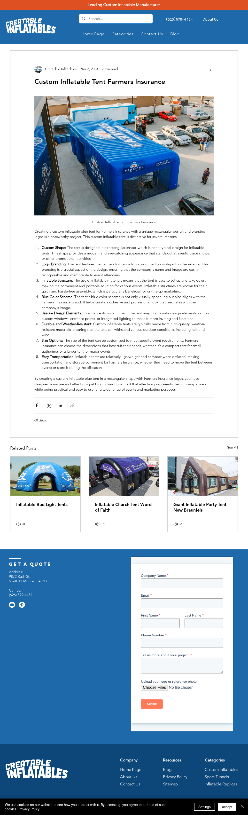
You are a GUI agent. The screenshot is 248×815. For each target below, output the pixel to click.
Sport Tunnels (217, 776)
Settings (204, 806)
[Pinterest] (22, 605)
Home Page (130, 769)
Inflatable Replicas (221, 784)
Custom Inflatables (221, 769)
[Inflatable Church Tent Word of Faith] (124, 476)
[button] (122, 34)
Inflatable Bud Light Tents (42, 504)
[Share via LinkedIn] (60, 405)
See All (232, 447)
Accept (227, 806)
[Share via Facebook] (36, 405)
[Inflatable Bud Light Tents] (45, 476)
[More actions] (211, 69)
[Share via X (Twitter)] (48, 405)
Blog (167, 769)
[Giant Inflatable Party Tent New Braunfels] (203, 476)
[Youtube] (12, 605)
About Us (128, 776)
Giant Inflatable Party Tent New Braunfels (199, 507)
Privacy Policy (174, 776)
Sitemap (170, 784)
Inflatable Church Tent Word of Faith (123, 507)
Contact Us (130, 784)
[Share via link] (72, 405)
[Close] (242, 806)
